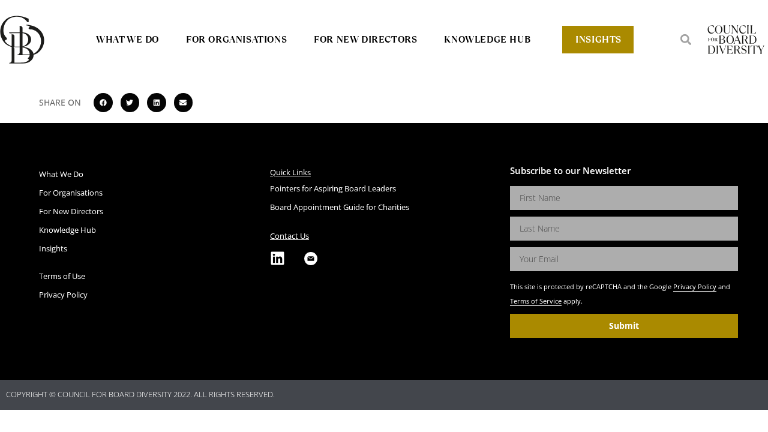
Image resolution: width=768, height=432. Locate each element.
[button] (685, 39)
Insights (598, 39)
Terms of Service (536, 300)
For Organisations (236, 39)
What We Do (127, 39)
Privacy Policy (694, 286)
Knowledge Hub (487, 39)
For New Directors (365, 39)
